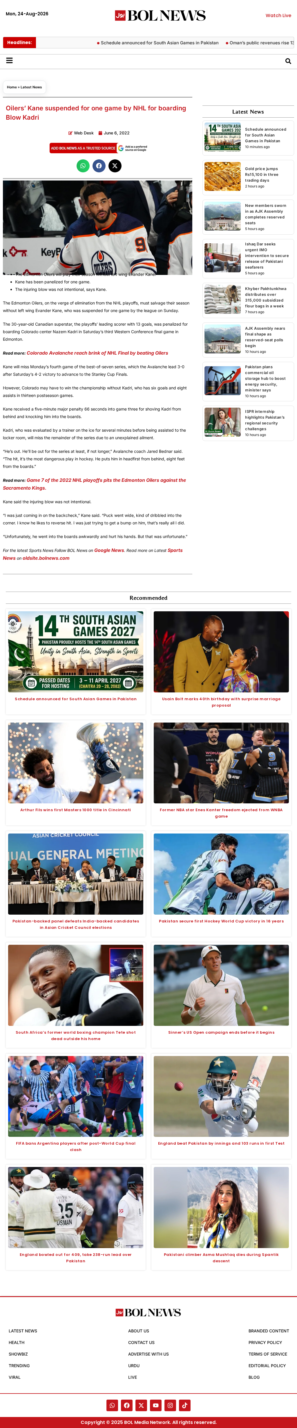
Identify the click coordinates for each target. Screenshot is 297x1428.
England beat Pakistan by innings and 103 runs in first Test (221, 1143)
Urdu (134, 1365)
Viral (15, 1377)
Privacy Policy (265, 1342)
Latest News (31, 87)
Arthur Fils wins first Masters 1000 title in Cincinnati (75, 810)
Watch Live (278, 15)
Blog (254, 1377)
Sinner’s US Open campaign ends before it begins (221, 1032)
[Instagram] (170, 1405)
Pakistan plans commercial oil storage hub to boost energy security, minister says (265, 378)
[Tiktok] (185, 1405)
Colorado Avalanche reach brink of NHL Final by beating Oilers (97, 353)
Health (16, 1342)
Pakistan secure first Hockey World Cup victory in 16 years (221, 921)
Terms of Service (268, 1354)
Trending (19, 1365)
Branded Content (269, 1330)
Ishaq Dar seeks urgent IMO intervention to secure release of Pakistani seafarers (267, 255)
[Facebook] (127, 1405)
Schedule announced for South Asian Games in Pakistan (134, 42)
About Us (138, 1330)
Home (12, 87)
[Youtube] (156, 1405)
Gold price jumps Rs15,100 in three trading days (262, 174)
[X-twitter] (141, 1405)
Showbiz (18, 1354)
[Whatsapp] (112, 1405)
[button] (83, 165)
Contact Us (141, 1342)
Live (132, 1377)
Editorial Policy (267, 1365)
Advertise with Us (148, 1354)
